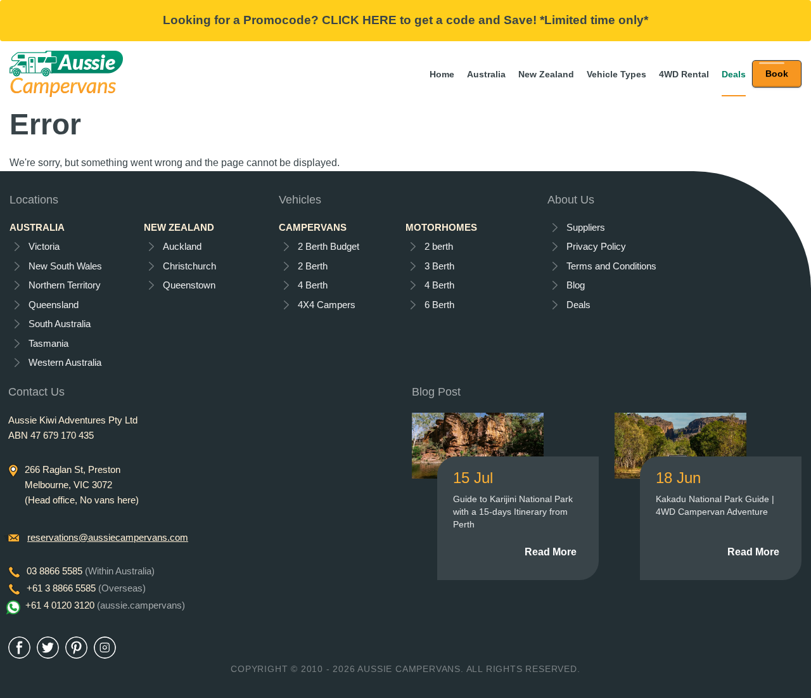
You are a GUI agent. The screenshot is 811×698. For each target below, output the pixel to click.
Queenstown (189, 285)
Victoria (44, 246)
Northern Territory (65, 285)
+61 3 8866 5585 (86, 588)
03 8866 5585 (91, 571)
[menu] (776, 73)
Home (442, 74)
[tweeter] (48, 648)
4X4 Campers (326, 304)
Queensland (54, 304)
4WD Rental (684, 74)
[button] (776, 73)
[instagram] (105, 648)
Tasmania (48, 343)
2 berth (439, 246)
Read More (551, 551)
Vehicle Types (616, 74)
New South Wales (65, 266)
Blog (575, 285)
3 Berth (439, 266)
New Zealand (546, 74)
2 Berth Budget (328, 246)
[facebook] (19, 648)
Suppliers (585, 227)
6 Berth (439, 304)
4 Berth (313, 285)
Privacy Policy (596, 246)
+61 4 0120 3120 (105, 605)
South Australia (60, 323)
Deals (734, 74)
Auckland (182, 246)
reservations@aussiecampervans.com (107, 537)
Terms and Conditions (611, 266)
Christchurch (189, 266)
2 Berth (313, 266)
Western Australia (65, 362)
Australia (486, 74)
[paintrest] (76, 648)
